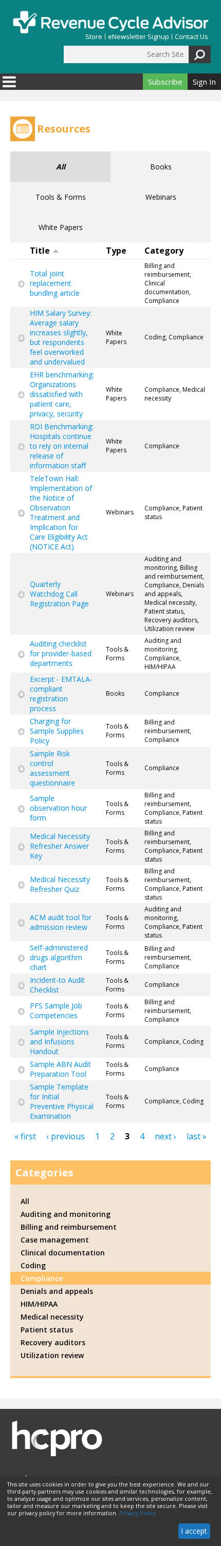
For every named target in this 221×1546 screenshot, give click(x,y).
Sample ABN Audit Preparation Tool (60, 1069)
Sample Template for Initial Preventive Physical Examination (62, 1101)
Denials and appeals (57, 1291)
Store (93, 37)
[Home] (110, 22)
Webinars (160, 197)
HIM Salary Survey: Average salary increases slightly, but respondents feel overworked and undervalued (60, 337)
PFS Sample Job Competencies (56, 1010)
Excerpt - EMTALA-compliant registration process (61, 693)
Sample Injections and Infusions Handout (59, 1041)
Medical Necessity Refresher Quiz (60, 884)
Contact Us (191, 37)
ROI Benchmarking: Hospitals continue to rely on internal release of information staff (62, 446)
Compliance (42, 1278)
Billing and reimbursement (69, 1227)
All (60, 166)
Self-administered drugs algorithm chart (59, 957)
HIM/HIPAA (39, 1304)
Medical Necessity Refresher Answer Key (60, 846)
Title (40, 250)
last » (197, 1136)
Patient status (47, 1329)
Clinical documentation (63, 1252)
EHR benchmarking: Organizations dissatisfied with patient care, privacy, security (62, 394)
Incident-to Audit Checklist (57, 985)
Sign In (204, 82)
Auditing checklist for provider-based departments (60, 653)
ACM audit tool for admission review (60, 922)
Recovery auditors (53, 1342)
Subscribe (165, 82)
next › (165, 1136)
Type (116, 250)
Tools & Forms (60, 197)
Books (161, 166)
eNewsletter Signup (138, 37)
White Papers (61, 227)
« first (25, 1136)
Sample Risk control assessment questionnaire (52, 768)
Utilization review (52, 1355)
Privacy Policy (137, 1513)
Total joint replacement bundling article (55, 283)
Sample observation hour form (58, 808)
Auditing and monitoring (65, 1214)
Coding (33, 1265)
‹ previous (65, 1136)
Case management (55, 1240)
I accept (194, 1531)
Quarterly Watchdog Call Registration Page (59, 593)
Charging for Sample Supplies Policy (57, 731)
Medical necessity (52, 1317)
